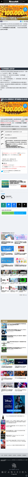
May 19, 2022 (7, 172)
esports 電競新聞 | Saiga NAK (14, 469)
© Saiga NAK (14, 474)
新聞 (1, 21)
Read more (23, 186)
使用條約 (14, 455)
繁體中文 (24, 1)
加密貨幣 (3, 193)
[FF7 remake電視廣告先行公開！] (20, 373)
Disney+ (25, 294)
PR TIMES (26, 116)
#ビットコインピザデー (12, 153)
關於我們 (5, 455)
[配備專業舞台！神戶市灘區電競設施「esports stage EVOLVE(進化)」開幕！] (7, 385)
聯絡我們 (10, 455)
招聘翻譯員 (24, 455)
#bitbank (5, 153)
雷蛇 (21, 294)
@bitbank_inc (6, 165)
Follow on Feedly (7, 213)
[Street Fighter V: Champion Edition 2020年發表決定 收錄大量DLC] (7, 373)
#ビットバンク (16, 166)
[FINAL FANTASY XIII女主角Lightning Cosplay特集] (20, 385)
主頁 (2, 455)
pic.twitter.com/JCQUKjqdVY (10, 168)
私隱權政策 (19, 455)
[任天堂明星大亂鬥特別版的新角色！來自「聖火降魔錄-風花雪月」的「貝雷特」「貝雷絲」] (7, 361)
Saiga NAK (14, 2)
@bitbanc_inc (17, 121)
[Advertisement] (14, 48)
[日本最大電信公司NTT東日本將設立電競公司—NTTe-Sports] (20, 361)
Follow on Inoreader (19, 213)
